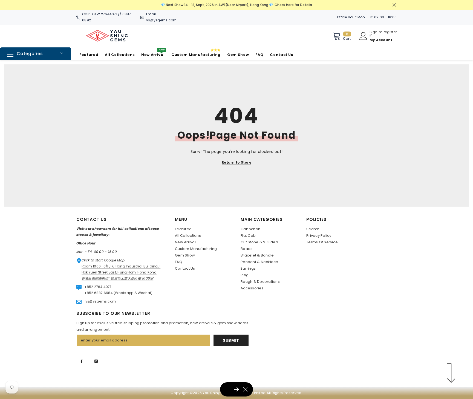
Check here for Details (293, 4)
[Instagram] (96, 361)
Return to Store (236, 162)
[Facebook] (81, 361)
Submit (231, 340)
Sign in (373, 33)
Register (390, 32)
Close (394, 5)
